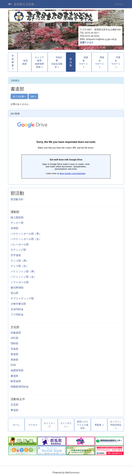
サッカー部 (17, 222)
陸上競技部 (17, 217)
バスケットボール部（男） (26, 233)
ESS (13, 365)
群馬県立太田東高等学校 (27, 4)
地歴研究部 (17, 370)
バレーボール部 (20, 244)
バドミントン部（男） (23, 271)
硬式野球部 (17, 287)
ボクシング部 (18, 249)
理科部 (14, 343)
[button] (57, 62)
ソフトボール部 (20, 282)
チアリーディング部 (22, 298)
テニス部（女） (20, 266)
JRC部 (14, 338)
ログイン (119, 4)
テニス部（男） (20, 260)
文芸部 (14, 404)
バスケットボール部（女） (26, 239)
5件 (33, 96)
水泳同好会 (17, 309)
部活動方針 (17, 199)
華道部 (14, 410)
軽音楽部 (16, 381)
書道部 (14, 376)
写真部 (14, 349)
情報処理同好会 (20, 386)
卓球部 (14, 228)
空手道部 (16, 255)
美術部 (14, 359)
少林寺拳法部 (18, 303)
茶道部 (14, 354)
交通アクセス (87, 42)
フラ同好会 (17, 314)
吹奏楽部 (16, 332)
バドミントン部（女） (23, 276)
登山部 (14, 293)
